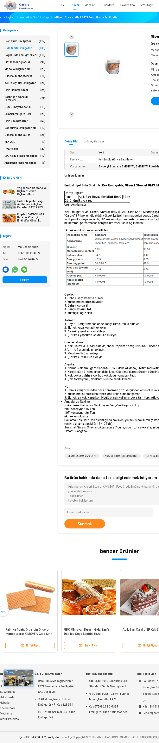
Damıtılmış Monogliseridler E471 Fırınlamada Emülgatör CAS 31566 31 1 (56, 686)
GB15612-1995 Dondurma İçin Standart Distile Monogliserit (108, 683)
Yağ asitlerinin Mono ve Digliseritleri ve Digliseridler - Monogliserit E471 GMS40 (32, 191)
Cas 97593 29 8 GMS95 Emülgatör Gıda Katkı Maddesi (108, 709)
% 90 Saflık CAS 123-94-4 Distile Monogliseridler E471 (109, 696)
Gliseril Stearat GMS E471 (82, 456)
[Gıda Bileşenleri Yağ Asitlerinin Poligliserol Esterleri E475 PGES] (9, 204)
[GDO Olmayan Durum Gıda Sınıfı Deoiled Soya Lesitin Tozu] (89, 597)
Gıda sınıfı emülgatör (24, 48)
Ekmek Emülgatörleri (24, 114)
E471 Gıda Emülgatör (24, 41)
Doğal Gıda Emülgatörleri (24, 55)
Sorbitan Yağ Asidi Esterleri (24, 98)
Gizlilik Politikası (9, 719)
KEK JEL (24, 141)
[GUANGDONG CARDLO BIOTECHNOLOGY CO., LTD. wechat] (24, 269)
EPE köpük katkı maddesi (24, 155)
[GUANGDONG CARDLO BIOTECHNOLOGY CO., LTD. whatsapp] (15, 269)
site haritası (7, 708)
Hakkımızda (7, 697)
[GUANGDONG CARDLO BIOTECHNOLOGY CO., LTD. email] (6, 269)
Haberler (5, 702)
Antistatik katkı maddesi (24, 162)
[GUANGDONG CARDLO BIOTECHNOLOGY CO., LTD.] (17, 5)
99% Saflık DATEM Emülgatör (121, 456)
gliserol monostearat (24, 76)
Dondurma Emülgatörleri (24, 127)
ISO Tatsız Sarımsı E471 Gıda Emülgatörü (56, 714)
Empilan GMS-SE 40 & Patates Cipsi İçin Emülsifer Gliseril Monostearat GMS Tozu (30, 217)
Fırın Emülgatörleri (24, 120)
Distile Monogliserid (24, 62)
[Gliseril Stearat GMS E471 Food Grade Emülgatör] (113, 67)
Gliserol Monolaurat (24, 134)
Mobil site (6, 713)
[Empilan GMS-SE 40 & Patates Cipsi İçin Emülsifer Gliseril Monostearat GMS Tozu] (9, 218)
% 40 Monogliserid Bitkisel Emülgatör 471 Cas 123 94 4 (55, 702)
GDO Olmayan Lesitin (24, 107)
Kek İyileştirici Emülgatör (24, 82)
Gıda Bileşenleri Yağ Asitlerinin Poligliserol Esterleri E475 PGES (31, 204)
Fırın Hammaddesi (24, 89)
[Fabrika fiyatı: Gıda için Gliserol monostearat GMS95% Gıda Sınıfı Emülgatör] (30, 597)
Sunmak (85, 523)
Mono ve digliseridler (24, 69)
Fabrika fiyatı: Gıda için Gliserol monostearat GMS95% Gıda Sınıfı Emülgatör (29, 634)
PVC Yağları (24, 148)
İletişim (24, 279)
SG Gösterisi (7, 691)
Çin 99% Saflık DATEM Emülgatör (39, 737)
